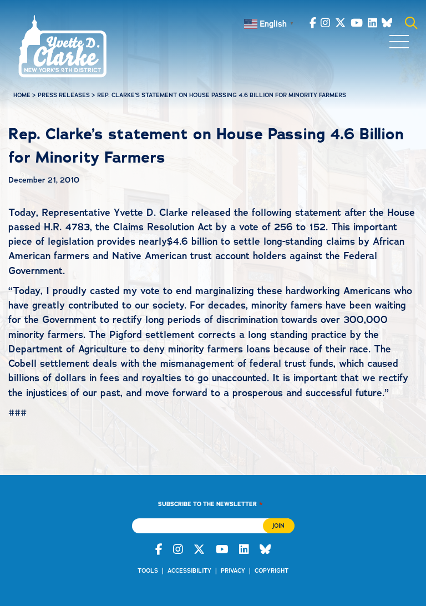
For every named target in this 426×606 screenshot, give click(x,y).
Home (22, 95)
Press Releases (64, 95)
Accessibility (189, 570)
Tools (148, 570)
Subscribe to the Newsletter (210, 503)
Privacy (233, 570)
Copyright (271, 570)
